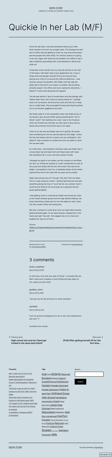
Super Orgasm (55, 430)
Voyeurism (46, 434)
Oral (59, 416)
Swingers (63, 430)
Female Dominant (59, 385)
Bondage (46, 378)
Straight (46, 430)
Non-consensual (49, 416)
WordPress (99, 447)
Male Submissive (57, 408)
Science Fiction (56, 426)
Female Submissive (50, 389)
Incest (56, 401)
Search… (78, 369)
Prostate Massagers (56, 420)
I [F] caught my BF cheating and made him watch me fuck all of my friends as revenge (23, 406)
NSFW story (56, 8)
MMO (67, 412)
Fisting (62, 389)
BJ (59, 374)
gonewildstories (77, 244)
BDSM (54, 374)
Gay (49, 393)
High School (48, 397)
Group (65, 393)
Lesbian (54, 405)
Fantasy (46, 385)
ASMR (49, 374)
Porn (64, 416)
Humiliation (61, 397)
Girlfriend (56, 393)
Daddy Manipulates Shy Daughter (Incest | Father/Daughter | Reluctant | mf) (23, 382)
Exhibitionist (62, 381)
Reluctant (59, 423)
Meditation (60, 412)
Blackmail (66, 374)
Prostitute (50, 423)
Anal (44, 374)
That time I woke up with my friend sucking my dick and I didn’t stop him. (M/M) (23, 391)
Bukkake (54, 378)
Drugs (53, 381)
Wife (54, 434)
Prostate (46, 420)
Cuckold (46, 381)
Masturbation (49, 412)
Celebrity (62, 378)
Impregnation (47, 401)
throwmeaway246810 (38, 247)
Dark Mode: (104, 455)
